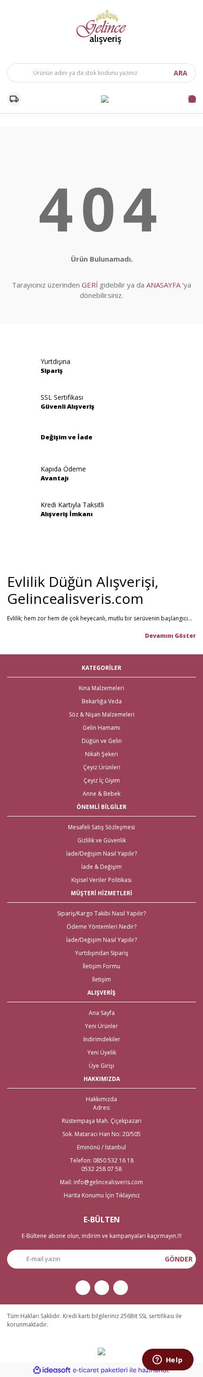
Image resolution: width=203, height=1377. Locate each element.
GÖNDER (179, 1258)
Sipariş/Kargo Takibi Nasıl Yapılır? (101, 913)
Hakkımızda (101, 1099)
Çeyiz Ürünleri (101, 767)
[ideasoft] (52, 1370)
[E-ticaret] (100, 1370)
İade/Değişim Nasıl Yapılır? (101, 853)
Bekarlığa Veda (102, 701)
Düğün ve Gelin (102, 741)
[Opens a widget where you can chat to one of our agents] (168, 1360)
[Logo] (101, 26)
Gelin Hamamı (101, 728)
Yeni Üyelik (101, 1052)
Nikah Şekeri (101, 754)
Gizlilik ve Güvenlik (101, 840)
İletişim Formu (101, 966)
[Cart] (192, 99)
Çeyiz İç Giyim (102, 780)
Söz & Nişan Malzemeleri (102, 714)
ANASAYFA (163, 284)
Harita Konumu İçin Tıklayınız (102, 1195)
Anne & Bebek (101, 794)
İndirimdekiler (101, 1039)
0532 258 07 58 (101, 1169)
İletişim (101, 979)
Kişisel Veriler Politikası (101, 880)
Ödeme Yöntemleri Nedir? (101, 927)
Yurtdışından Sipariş (101, 953)
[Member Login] (105, 99)
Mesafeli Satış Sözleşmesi (101, 827)
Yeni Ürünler (101, 1026)
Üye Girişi (101, 1066)
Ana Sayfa (102, 1013)
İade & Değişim (101, 867)
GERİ (90, 284)
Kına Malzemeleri (101, 688)
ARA (180, 72)
